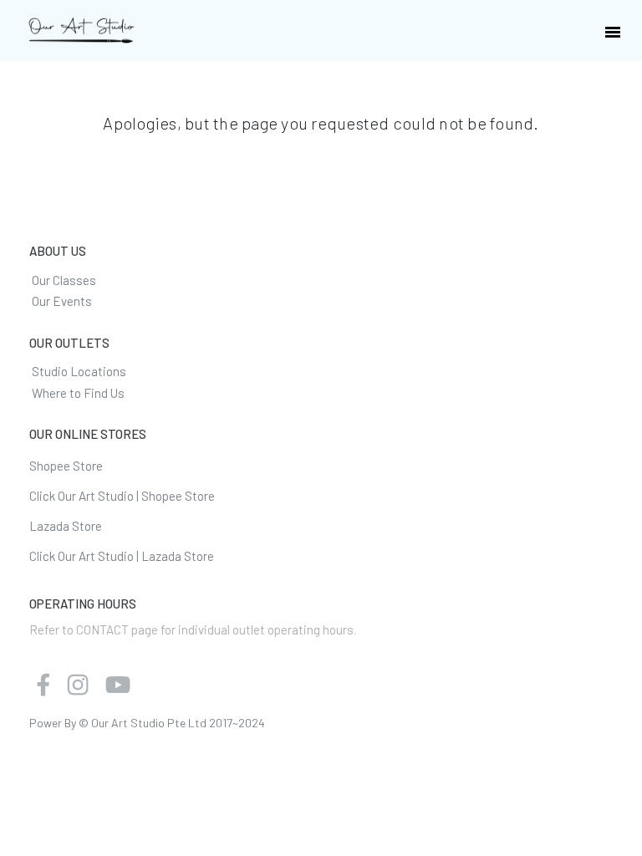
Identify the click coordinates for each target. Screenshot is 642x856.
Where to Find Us (78, 392)
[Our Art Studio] (81, 31)
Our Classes (64, 280)
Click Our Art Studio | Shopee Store (122, 495)
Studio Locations (79, 371)
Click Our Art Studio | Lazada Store (121, 555)
